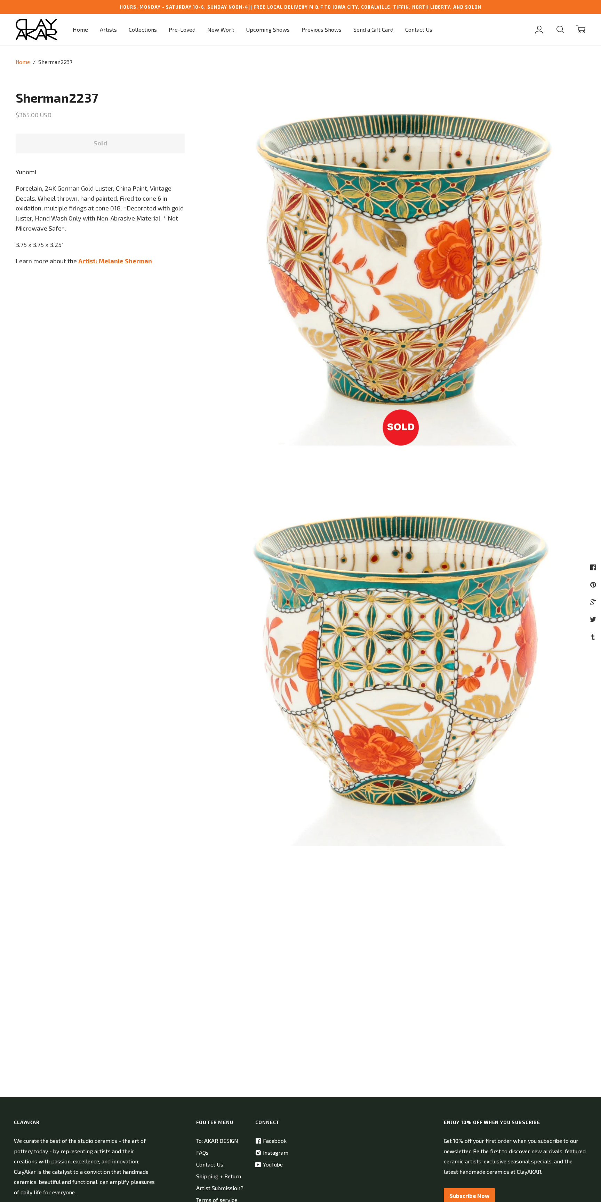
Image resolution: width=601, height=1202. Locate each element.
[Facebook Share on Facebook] (594, 567)
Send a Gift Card (373, 29)
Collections (143, 29)
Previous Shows (322, 29)
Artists (108, 29)
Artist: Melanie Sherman (115, 261)
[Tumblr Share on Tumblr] (594, 637)
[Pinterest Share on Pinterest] (594, 584)
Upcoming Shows (268, 29)
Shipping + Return (218, 1176)
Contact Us (418, 29)
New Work (220, 29)
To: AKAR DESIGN (217, 1140)
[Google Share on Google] (594, 602)
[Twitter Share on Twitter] (594, 619)
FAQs (202, 1152)
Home (80, 29)
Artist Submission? (219, 1188)
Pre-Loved (182, 29)
